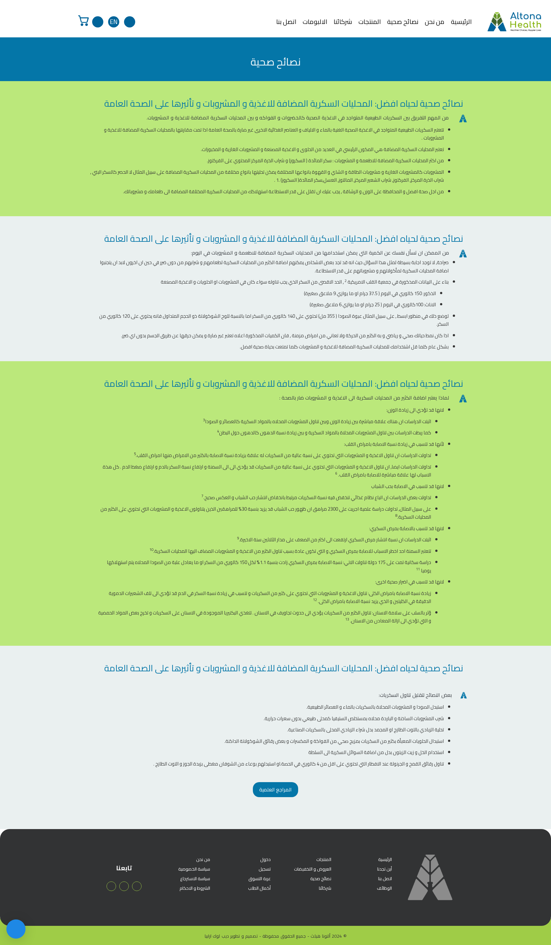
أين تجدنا (384, 869)
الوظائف (384, 888)
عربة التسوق (259, 878)
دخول (265, 859)
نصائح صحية (402, 21)
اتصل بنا (286, 21)
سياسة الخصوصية (194, 869)
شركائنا (343, 21)
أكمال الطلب (259, 888)
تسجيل (265, 869)
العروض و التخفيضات (312, 869)
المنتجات (369, 21)
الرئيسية (461, 21)
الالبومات (315, 21)
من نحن (434, 21)
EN (114, 21)
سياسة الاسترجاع (195, 878)
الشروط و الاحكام (195, 888)
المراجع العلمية (275, 789)
